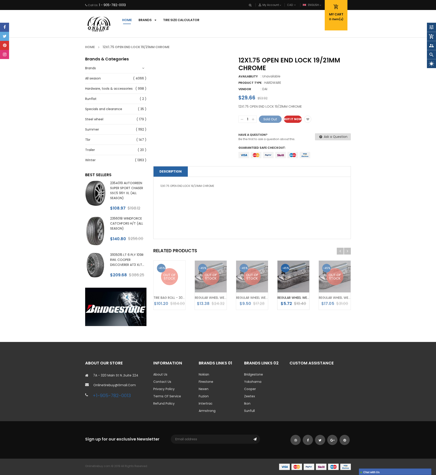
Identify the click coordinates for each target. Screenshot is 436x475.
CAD (297, 5)
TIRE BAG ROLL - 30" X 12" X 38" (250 (181, 297)
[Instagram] (4, 54)
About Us (160, 374)
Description (170, 171)
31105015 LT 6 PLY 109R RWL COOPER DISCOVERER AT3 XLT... (127, 259)
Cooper (250, 389)
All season (93, 78)
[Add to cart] (300, 284)
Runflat (91, 98)
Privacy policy (164, 389)
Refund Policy (164, 403)
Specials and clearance (103, 109)
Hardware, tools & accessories (109, 88)
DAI (264, 89)
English (314, 5)
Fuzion (204, 396)
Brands (90, 68)
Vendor (244, 89)
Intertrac (206, 403)
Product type (250, 83)
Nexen (203, 389)
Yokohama (252, 381)
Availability (248, 76)
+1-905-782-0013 (112, 395)
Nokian (204, 374)
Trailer (90, 150)
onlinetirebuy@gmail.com (114, 385)
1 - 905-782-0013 (112, 5)
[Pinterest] (4, 45)
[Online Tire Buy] (315, 467)
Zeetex (249, 396)
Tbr (87, 139)
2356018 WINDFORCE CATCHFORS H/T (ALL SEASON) (126, 223)
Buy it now (293, 119)
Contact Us (162, 381)
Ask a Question (335, 136)
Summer (92, 129)
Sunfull (249, 410)
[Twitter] (4, 36)
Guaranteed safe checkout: (262, 148)
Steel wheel (94, 119)
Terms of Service (167, 396)
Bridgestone (253, 374)
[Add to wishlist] (307, 119)
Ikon (247, 403)
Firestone (206, 381)
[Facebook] (4, 27)
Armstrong (207, 410)
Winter (90, 160)
